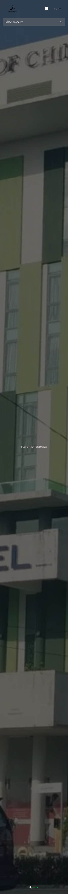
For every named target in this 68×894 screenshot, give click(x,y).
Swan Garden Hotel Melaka (34, 447)
